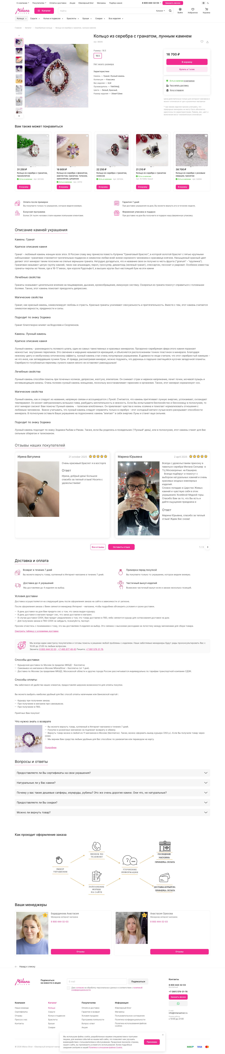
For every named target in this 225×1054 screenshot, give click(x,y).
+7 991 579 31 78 (94, 649)
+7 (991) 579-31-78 (178, 991)
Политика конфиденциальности (130, 1019)
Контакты (19, 1023)
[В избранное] (202, 41)
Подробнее (50, 747)
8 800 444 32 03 (47, 649)
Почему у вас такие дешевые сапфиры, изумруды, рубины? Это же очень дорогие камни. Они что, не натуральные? (92, 792)
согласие (80, 987)
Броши (51, 1023)
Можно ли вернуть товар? (34, 812)
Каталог (52, 1002)
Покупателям (89, 1002)
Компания (20, 1002)
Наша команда (22, 1008)
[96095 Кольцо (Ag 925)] (56, 75)
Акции (85, 1027)
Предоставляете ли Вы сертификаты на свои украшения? (54, 772)
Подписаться (138, 981)
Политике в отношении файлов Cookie (105, 1047)
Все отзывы (98, 547)
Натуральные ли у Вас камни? (36, 782)
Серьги (51, 1012)
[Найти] (170, 11)
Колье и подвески (56, 1015)
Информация (121, 1002)
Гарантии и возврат (91, 1012)
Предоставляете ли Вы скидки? (37, 802)
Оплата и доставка (90, 1008)
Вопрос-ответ (88, 1023)
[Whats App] (178, 1003)
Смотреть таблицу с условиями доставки (36, 631)
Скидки (51, 1027)
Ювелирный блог (123, 1008)
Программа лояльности (93, 1019)
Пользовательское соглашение (130, 1015)
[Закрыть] (163, 1034)
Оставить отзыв (121, 547)
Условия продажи (90, 1015)
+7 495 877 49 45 (67, 649)
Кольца (51, 1008)
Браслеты (53, 1019)
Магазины (119, 1012)
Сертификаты (21, 1012)
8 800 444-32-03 (150, 3)
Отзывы (18, 1015)
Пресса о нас (21, 1019)
